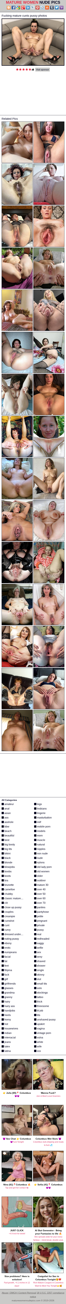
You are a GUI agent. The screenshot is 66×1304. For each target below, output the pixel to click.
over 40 (40, 889)
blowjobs (9, 867)
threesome (42, 1006)
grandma (9, 992)
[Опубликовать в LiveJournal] (33, 7)
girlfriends (10, 983)
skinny (40, 974)
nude (39, 858)
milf (38, 822)
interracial (10, 1037)
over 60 (40, 898)
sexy (39, 956)
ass (6, 817)
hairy (7, 1001)
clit (6, 902)
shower (40, 965)
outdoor (41, 880)
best (6, 840)
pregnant (41, 920)
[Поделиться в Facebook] (13, 7)
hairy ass (9, 1006)
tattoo (39, 997)
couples (8, 911)
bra (6, 880)
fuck (6, 974)
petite (39, 916)
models (40, 831)
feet (6, 965)
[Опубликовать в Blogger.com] (9, 7)
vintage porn (43, 1033)
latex (7, 1046)
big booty (9, 844)
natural (40, 844)
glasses (8, 988)
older (39, 876)
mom (39, 835)
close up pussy (12, 907)
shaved (40, 961)
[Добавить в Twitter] (57, 7)
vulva (39, 1037)
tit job (39, 1010)
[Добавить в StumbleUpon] (47, 7)
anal (6, 808)
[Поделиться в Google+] (23, 7)
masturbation (44, 817)
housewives (11, 1028)
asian (7, 813)
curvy (7, 929)
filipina (8, 970)
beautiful (9, 835)
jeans (7, 1042)
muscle (40, 840)
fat (5, 961)
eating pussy (11, 938)
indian (8, 1033)
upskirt (40, 1024)
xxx (38, 1051)
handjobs (9, 1010)
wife (39, 1046)
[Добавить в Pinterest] (37, 7)
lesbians (41, 808)
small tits (41, 983)
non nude (42, 853)
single (40, 970)
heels (7, 1015)
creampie (9, 916)
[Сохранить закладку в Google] (18, 7)
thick (39, 1001)
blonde (8, 862)
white (39, 1042)
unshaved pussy (46, 1019)
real (38, 934)
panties (40, 907)
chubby (8, 894)
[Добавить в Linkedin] (28, 7)
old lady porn (44, 867)
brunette (9, 885)
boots (7, 876)
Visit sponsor (42, 69)
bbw (6, 826)
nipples (40, 849)
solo (39, 988)
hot (6, 1024)
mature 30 (42, 885)
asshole (8, 822)
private (40, 925)
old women (43, 871)
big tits (8, 849)
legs (39, 804)
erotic (7, 947)
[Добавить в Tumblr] (52, 7)
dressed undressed (15, 934)
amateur (9, 804)
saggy (40, 943)
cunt (6, 925)
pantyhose (42, 911)
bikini (7, 853)
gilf (6, 979)
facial (7, 956)
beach (8, 831)
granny (8, 997)
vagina (40, 1028)
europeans (10, 952)
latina (7, 1051)
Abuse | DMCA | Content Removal (19, 1292)
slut (38, 979)
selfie (39, 947)
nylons (40, 862)
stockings (42, 992)
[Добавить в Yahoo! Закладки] (61, 7)
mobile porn (43, 826)
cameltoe (9, 889)
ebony (8, 943)
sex (38, 952)
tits (38, 1015)
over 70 (40, 902)
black (7, 858)
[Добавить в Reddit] (42, 7)
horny (7, 1019)
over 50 (40, 894)
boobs (8, 871)
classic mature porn (15, 898)
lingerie (40, 813)
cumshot (9, 920)
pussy (40, 929)
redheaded (42, 938)
